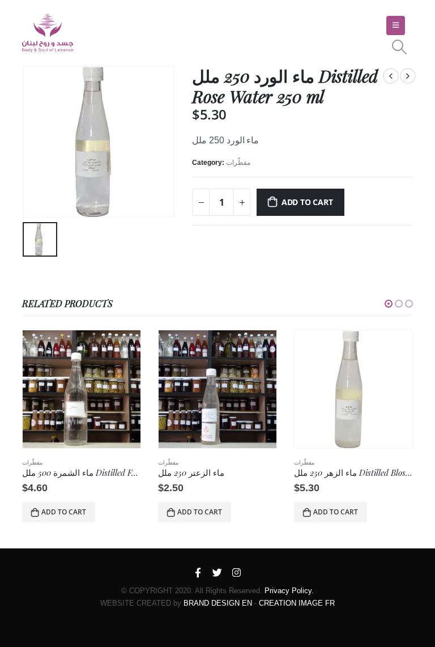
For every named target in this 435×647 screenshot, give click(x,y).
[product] (81, 389)
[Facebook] (198, 573)
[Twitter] (217, 573)
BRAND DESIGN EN (218, 603)
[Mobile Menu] (395, 25)
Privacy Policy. (289, 590)
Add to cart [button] (63, 512)
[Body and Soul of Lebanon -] (47, 33)
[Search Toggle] (399, 47)
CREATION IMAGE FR (297, 603)
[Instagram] (236, 573)
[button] (388, 303)
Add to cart (307, 202)
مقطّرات (238, 163)
